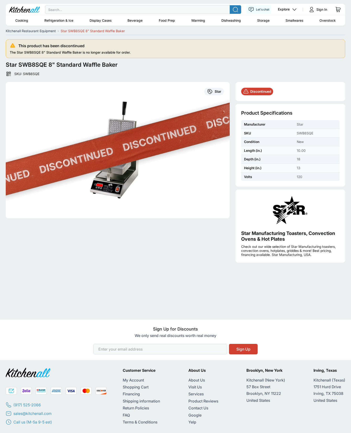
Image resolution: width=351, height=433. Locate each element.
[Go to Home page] (24, 9)
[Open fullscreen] (118, 150)
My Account (133, 380)
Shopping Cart (136, 387)
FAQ (126, 415)
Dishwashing (231, 20)
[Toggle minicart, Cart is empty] (338, 9)
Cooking (21, 20)
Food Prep (167, 20)
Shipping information (141, 401)
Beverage (135, 20)
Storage (263, 20)
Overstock (327, 20)
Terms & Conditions (140, 422)
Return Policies (136, 408)
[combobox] (175, 9)
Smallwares (294, 20)
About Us (196, 380)
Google (195, 415)
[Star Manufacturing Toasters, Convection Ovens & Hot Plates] (290, 210)
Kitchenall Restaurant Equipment (31, 31)
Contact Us (198, 408)
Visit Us (195, 387)
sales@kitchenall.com (32, 413)
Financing (131, 394)
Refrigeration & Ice (58, 20)
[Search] (235, 9)
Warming (198, 20)
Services (196, 394)
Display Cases (101, 20)
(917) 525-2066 (27, 404)
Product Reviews (203, 401)
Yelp (192, 422)
